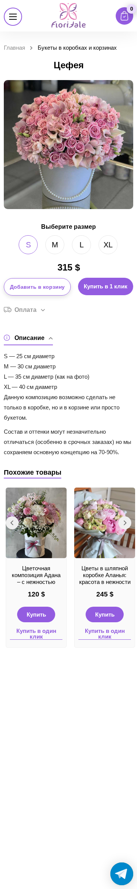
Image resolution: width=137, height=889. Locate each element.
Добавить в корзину (37, 287)
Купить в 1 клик (105, 286)
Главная (14, 47)
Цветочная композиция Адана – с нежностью (36, 575)
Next (124, 522)
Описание (29, 338)
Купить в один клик (36, 634)
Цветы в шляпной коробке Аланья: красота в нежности (105, 575)
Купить (36, 614)
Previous (12, 522)
